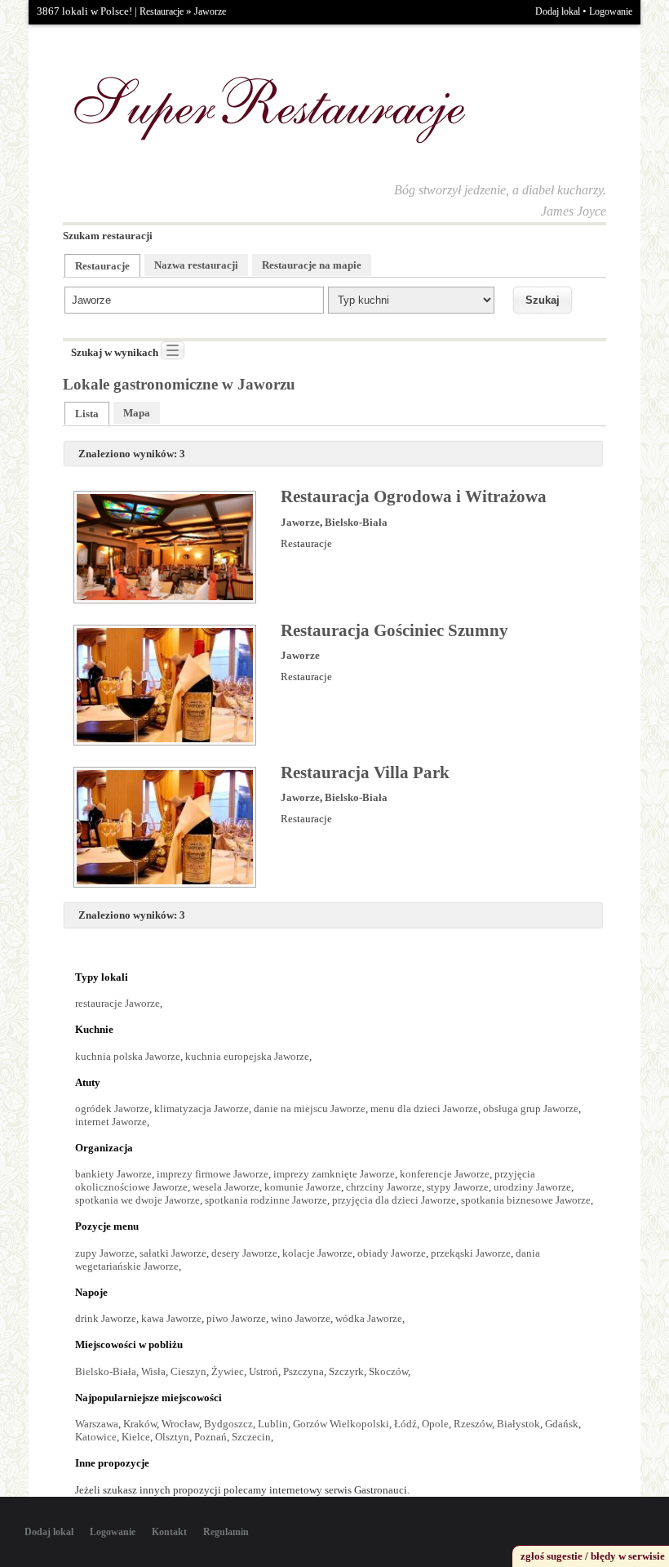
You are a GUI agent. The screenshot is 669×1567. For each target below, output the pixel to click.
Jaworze (210, 11)
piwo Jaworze (236, 1318)
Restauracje (162, 11)
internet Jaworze (111, 1121)
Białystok (518, 1424)
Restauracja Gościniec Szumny (394, 630)
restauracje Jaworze (117, 1003)
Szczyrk (346, 1371)
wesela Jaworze (226, 1187)
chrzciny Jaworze (384, 1187)
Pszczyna (303, 1371)
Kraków (140, 1424)
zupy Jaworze (105, 1253)
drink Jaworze (105, 1318)
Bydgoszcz (228, 1424)
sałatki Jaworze (173, 1253)
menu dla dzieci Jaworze (424, 1108)
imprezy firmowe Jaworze (212, 1174)
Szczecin (251, 1437)
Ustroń (263, 1371)
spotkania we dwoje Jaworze (137, 1200)
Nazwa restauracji (196, 265)
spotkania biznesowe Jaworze (526, 1200)
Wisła (153, 1371)
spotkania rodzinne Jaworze (266, 1200)
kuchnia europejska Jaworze (247, 1056)
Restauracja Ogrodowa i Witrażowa (414, 496)
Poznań (210, 1437)
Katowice (96, 1437)
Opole (435, 1424)
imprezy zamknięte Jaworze (334, 1174)
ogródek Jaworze (112, 1108)
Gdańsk (561, 1424)
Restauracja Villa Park (365, 772)
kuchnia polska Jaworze (127, 1056)
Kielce (136, 1437)
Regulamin (226, 1532)
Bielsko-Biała (356, 522)
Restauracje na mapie (311, 265)
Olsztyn (172, 1437)
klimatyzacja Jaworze (201, 1108)
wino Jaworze (300, 1318)
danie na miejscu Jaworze (310, 1108)
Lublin (273, 1424)
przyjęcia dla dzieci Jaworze (394, 1200)
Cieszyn (188, 1371)
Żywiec (227, 1371)
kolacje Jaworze (317, 1253)
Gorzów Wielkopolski (341, 1424)
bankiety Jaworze (113, 1174)
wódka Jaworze (368, 1318)
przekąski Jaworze (471, 1253)
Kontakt (169, 1532)
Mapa (136, 413)
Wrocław (180, 1424)
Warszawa (96, 1424)
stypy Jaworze (458, 1187)
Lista (87, 413)
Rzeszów (473, 1424)
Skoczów (388, 1371)
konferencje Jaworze (445, 1174)
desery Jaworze (244, 1253)
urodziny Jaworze (532, 1187)
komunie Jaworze (302, 1187)
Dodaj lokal (557, 11)
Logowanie (610, 11)
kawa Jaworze (171, 1318)
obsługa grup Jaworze (530, 1108)
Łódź (405, 1424)
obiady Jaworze (391, 1253)
